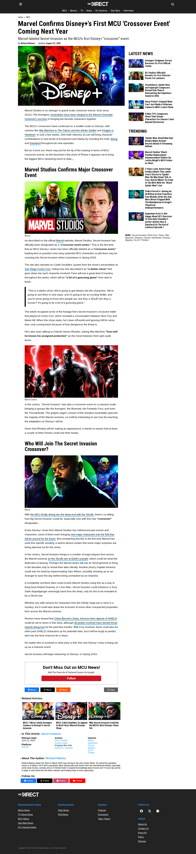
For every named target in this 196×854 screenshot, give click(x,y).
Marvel (60, 240)
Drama (91, 745)
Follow (30, 781)
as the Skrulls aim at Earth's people (68, 558)
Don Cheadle (61, 740)
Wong (114, 139)
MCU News (23, 819)
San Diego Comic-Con (37, 269)
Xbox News (63, 810)
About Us (142, 824)
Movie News (24, 810)
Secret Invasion (51, 733)
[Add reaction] (73, 159)
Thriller (91, 753)
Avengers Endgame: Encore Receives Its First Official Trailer (158, 63)
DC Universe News (27, 827)
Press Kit (142, 833)
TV (82, 10)
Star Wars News (25, 823)
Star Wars (115, 10)
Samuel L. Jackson (64, 748)
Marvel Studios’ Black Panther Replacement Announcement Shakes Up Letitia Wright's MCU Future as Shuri (158, 158)
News (89, 10)
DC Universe (101, 10)
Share (33, 690)
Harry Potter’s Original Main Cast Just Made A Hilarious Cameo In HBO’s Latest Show (159, 104)
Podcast (102, 810)
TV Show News (25, 814)
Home (20, 17)
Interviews (129, 10)
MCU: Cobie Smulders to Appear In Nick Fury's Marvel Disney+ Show (72, 725)
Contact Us (143, 828)
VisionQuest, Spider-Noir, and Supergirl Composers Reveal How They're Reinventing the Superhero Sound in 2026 (158, 90)
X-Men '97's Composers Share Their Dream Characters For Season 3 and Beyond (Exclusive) (159, 118)
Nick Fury (152, 235)
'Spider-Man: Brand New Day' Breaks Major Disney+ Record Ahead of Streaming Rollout (159, 142)
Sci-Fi (90, 750)
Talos (161, 235)
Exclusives (103, 814)
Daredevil (35, 143)
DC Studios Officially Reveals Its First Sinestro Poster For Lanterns (157, 75)
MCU (64, 10)
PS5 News (63, 814)
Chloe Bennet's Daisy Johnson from (85, 618)
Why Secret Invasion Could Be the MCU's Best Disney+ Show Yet (104, 725)
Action (91, 740)
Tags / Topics (104, 819)
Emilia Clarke (61, 743)
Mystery (91, 748)
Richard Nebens (28, 43)
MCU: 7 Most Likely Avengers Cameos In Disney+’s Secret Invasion (37, 725)
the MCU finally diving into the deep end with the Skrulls (62, 514)
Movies (73, 10)
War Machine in (68, 130)
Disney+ (25, 747)
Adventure (93, 743)
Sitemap (142, 841)
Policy (141, 837)
